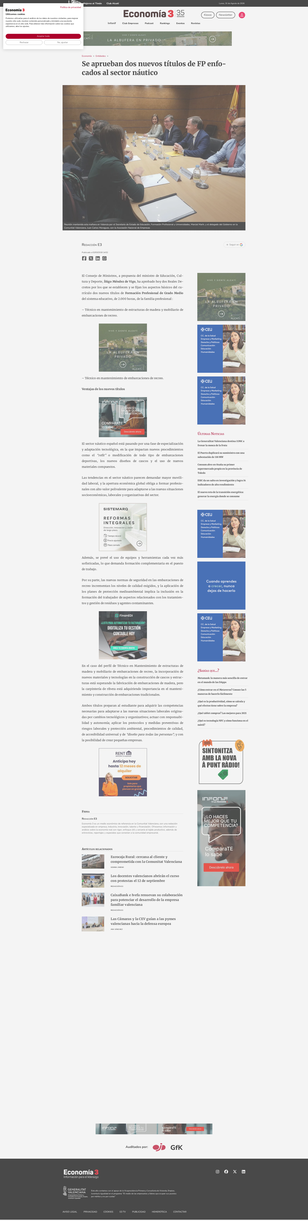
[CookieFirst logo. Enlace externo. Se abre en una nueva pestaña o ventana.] (15, 9)
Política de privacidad (70, 7)
